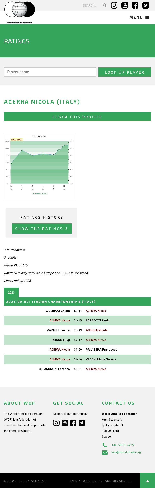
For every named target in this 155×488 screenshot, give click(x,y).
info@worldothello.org (126, 452)
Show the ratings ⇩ (42, 228)
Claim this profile (77, 116)
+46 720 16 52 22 (123, 445)
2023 (11, 292)
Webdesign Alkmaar (29, 480)
